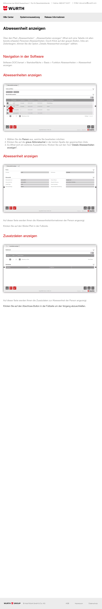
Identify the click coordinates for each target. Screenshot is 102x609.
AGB (67, 603)
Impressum (79, 603)
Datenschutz (93, 603)
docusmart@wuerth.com (87, 3)
